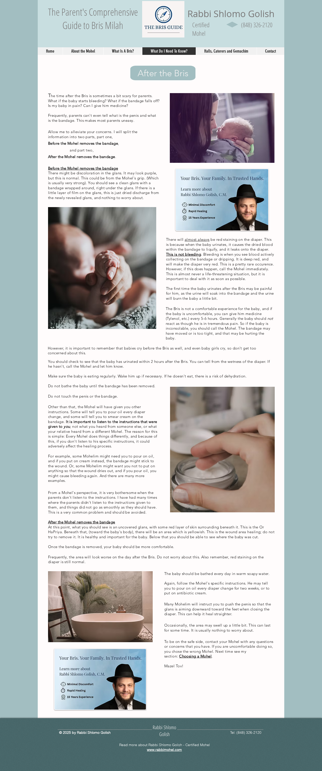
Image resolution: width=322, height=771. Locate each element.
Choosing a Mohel (195, 656)
